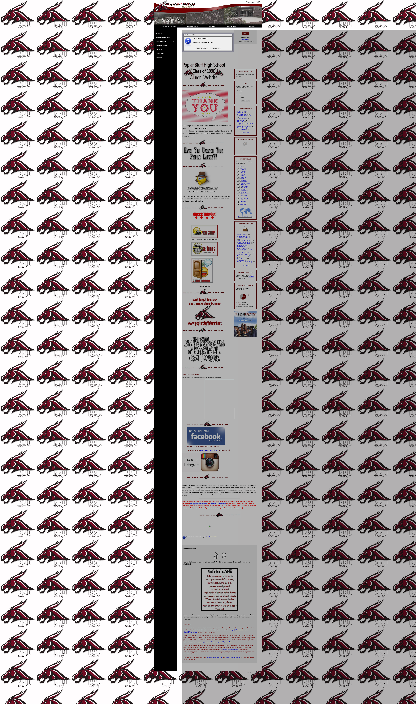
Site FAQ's (159, 49)
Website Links (160, 53)
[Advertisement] (165, 94)
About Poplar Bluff (160, 42)
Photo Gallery (211, 26)
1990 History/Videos (161, 45)
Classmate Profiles (191, 26)
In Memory (159, 34)
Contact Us (159, 57)
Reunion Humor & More (163, 37)
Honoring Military (232, 26)
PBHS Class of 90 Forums (168, 26)
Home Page (252, 26)
